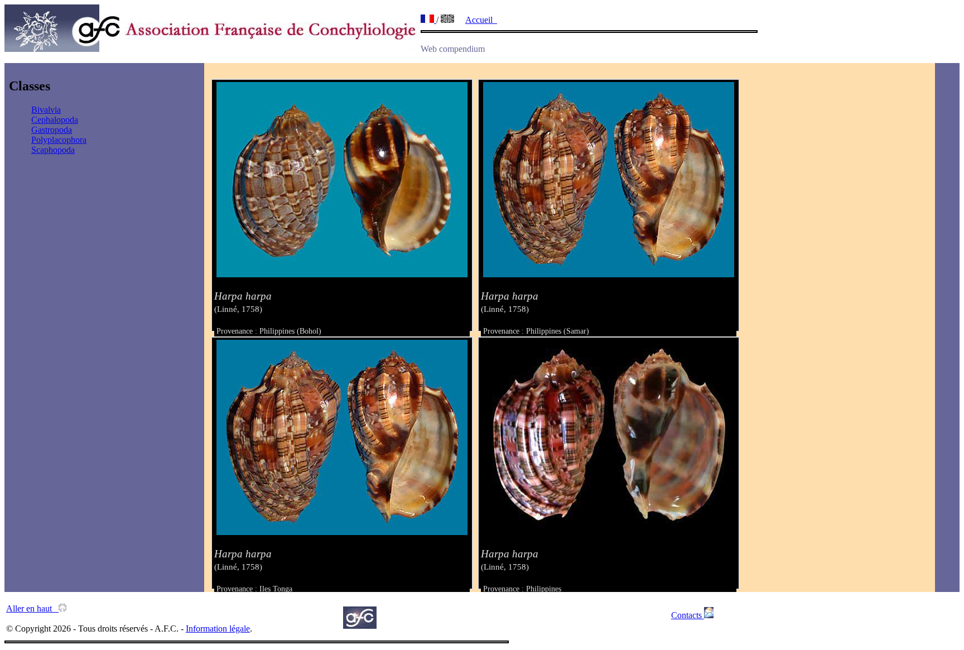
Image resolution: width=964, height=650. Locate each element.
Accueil (481, 20)
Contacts (687, 615)
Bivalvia (46, 109)
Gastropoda (51, 129)
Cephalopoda (54, 119)
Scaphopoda (53, 150)
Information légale (218, 628)
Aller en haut (32, 608)
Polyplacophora (58, 140)
